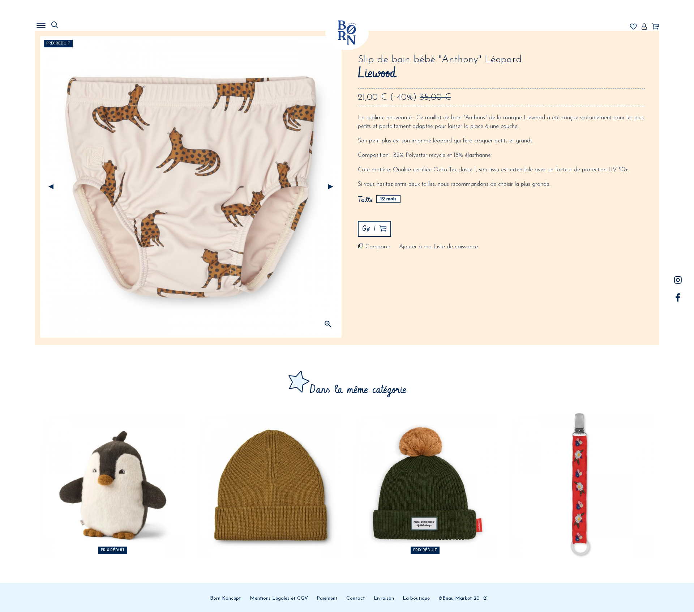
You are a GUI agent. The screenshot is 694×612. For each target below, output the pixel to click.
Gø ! (113, 497)
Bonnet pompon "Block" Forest (425, 454)
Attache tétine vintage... (581, 454)
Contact (355, 598)
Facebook (678, 297)
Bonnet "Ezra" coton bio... (269, 454)
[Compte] (644, 27)
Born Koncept (225, 598)
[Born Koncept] (347, 32)
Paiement (327, 598)
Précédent (51, 187)
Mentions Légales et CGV (279, 598)
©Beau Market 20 (459, 598)
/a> (678, 279)
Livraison (384, 598)
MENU (78, 23)
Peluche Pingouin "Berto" (112, 454)
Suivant (331, 187)
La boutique (416, 598)
